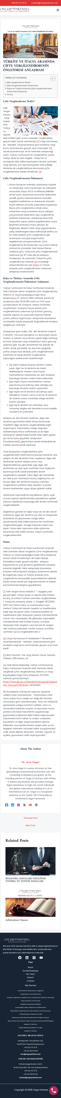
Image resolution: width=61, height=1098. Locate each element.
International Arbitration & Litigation (31, 991)
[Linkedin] (12, 804)
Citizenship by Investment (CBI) (30, 1014)
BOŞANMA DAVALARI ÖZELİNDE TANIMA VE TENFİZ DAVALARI (25, 880)
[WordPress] (36, 804)
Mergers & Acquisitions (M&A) (30, 1004)
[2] (50, 148)
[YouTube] (30, 804)
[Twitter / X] (24, 804)
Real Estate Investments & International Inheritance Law (30, 1011)
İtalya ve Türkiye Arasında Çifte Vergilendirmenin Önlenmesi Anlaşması (29, 90)
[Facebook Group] (19, 957)
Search (30, 977)
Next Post (30, 825)
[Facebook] (6, 804)
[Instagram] (18, 804)
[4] (14, 298)
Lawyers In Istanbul (30, 1024)
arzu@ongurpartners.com (31, 1054)
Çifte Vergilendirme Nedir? (18, 82)
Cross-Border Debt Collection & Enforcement (30, 1007)
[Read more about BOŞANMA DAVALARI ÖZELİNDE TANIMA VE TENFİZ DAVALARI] (30, 861)
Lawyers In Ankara (30, 1031)
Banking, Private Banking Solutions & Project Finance (30, 1017)
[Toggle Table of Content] (51, 78)
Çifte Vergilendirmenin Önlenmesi (22, 85)
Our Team (30, 974)
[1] (38, 141)
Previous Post (30, 818)
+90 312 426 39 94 (31, 1074)
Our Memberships (30, 971)
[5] (18, 441)
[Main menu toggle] (58, 10)
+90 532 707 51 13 (18, 3)
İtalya (36, 265)
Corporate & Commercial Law (30, 994)
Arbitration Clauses (17, 920)
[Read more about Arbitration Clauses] (30, 902)
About (30, 967)
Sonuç (10, 94)
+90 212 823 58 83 (30, 1051)
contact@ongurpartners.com (44, 3)
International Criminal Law (30, 1001)
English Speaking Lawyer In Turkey (30, 1028)
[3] (40, 171)
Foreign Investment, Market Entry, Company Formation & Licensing (30, 997)
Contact (30, 981)
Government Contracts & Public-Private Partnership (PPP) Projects (30, 1021)
